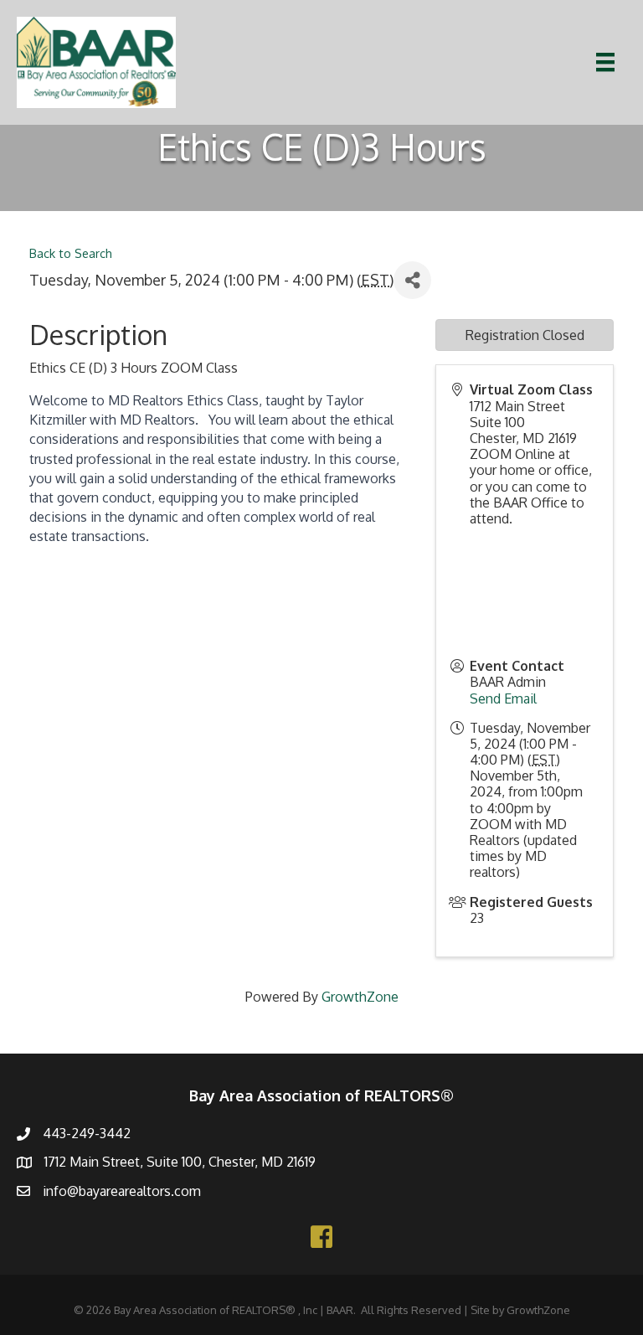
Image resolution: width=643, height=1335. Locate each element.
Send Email (503, 698)
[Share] (412, 280)
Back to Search (70, 252)
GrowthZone (360, 996)
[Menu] (605, 62)
